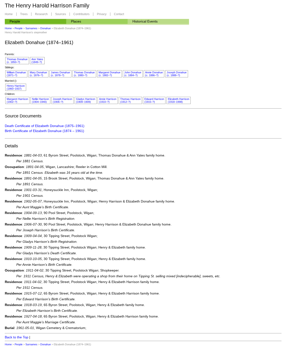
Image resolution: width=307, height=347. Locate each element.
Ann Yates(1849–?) (37, 61)
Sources (60, 14)
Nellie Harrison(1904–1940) (40, 100)
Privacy (101, 14)
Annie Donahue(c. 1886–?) (154, 74)
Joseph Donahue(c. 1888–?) (177, 74)
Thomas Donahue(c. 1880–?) (84, 74)
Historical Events (145, 21)
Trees (24, 14)
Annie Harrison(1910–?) (107, 100)
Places (76, 21)
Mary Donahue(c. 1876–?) (38, 74)
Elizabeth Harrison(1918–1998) (178, 100)
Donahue (45, 28)
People (15, 21)
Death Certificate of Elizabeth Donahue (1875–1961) (44, 126)
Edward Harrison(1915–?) (154, 100)
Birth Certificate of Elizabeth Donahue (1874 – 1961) (44, 131)
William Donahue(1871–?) (16, 74)
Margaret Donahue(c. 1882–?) (109, 74)
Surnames (31, 28)
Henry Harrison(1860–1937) (16, 87)
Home (9, 14)
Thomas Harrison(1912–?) (130, 100)
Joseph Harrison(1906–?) (62, 100)
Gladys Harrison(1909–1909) (85, 100)
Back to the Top (16, 337)
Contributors (81, 14)
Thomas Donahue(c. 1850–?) (17, 61)
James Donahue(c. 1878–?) (60, 74)
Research (41, 14)
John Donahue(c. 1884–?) (132, 74)
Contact (119, 14)
